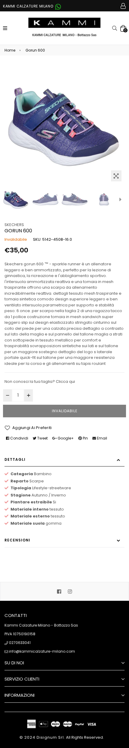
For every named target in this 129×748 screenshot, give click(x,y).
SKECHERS (14, 225)
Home (9, 50)
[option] (16, 199)
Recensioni (17, 540)
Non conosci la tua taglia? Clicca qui (39, 381)
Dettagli (15, 459)
